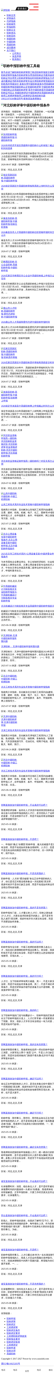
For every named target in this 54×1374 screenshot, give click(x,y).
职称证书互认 (7, 93)
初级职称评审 (34, 87)
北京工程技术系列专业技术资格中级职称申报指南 (25, 687)
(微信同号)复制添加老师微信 (21, 98)
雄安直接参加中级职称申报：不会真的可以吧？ (24, 1181)
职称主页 (11, 15)
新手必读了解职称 (10, 72)
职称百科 (11, 36)
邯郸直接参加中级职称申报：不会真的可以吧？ (24, 805)
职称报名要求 (13, 1339)
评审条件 (11, 18)
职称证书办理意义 (10, 78)
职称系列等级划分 (10, 84)
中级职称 (11, 41)
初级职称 (11, 39)
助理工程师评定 (24, 96)
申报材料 (11, 27)
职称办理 (11, 1351)
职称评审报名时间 (28, 78)
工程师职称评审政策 (17, 1336)
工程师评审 (12, 1327)
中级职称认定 (7, 90)
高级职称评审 (21, 90)
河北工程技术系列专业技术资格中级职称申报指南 (25, 771)
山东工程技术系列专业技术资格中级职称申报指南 (25, 504)
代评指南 (11, 21)
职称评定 (11, 1324)
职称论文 (11, 30)
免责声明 (16, 56)
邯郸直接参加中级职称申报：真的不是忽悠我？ (24, 907)
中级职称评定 (35, 93)
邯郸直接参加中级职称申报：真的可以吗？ (22, 942)
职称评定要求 (13, 1333)
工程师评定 (12, 1345)
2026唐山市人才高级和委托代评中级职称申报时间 (25, 322)
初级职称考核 (7, 87)
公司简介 (16, 53)
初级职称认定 (21, 87)
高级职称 (11, 44)
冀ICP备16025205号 (10, 1363)
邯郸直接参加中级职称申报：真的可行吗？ (22, 976)
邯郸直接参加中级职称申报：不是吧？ (20, 839)
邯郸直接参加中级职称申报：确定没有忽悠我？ (24, 1147)
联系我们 (16, 59)
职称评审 (11, 1321)
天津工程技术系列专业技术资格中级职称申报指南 (25, 730)
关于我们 (11, 50)
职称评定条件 (13, 1330)
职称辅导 (11, 24)
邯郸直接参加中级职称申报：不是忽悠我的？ (23, 873)
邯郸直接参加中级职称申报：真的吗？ (20, 1010)
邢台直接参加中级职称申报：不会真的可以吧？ (24, 1215)
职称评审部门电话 (28, 72)
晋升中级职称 (35, 90)
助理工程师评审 (9, 96)
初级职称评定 (21, 93)
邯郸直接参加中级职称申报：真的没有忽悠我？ (24, 1044)
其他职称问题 (38, 96)
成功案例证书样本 (10, 81)
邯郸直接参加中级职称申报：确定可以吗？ (22, 1078)
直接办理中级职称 (28, 84)
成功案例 (11, 47)
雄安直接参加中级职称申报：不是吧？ (20, 1249)
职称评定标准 (13, 1342)
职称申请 (11, 1348)
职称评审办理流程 (28, 75)
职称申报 (11, 1318)
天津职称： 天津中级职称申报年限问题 (20, 646)
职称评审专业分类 (28, 81)
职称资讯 (11, 33)
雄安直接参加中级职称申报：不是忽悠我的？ (23, 1284)
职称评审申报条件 (10, 75)
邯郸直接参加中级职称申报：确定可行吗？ (22, 1113)
